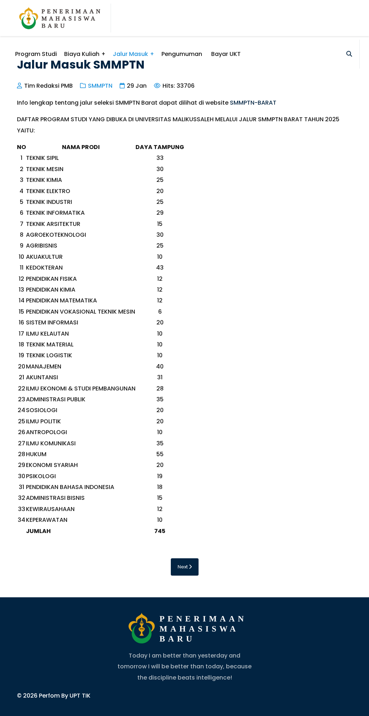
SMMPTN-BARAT (253, 103)
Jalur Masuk (130, 54)
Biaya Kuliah (81, 54)
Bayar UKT (226, 54)
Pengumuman (181, 54)
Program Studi (36, 54)
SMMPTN (100, 86)
